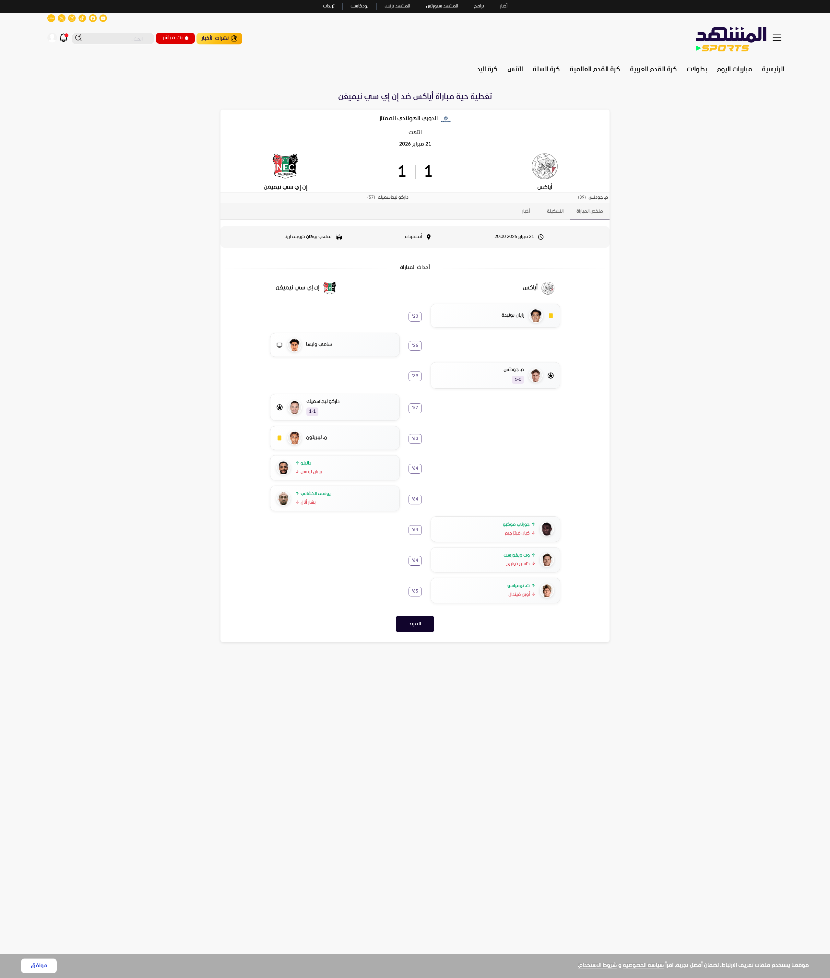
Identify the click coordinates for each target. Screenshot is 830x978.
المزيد (415, 624)
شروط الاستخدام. (597, 965)
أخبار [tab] (526, 211)
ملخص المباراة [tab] (589, 211)
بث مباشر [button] (172, 37)
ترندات (329, 6)
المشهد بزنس (397, 6)
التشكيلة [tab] (555, 211)
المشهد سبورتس (442, 6)
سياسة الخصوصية (643, 965)
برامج (479, 6)
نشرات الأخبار (215, 38)
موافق (39, 965)
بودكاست (359, 6)
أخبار (503, 6)
